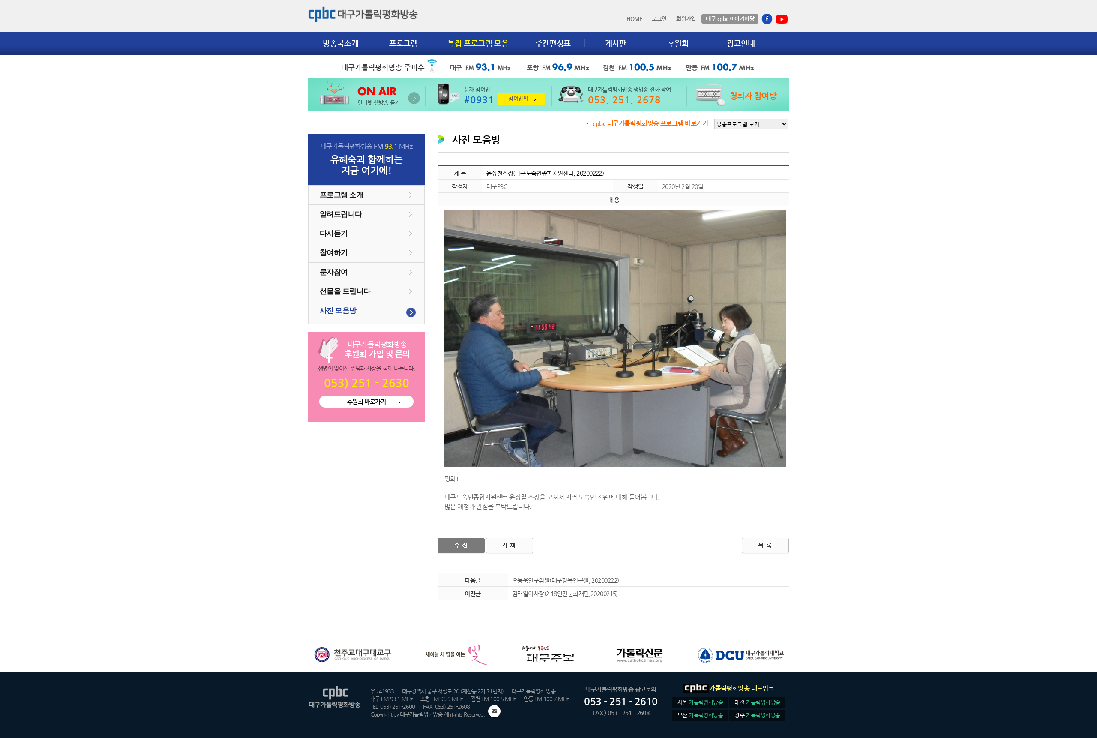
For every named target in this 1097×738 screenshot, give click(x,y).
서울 (700, 702)
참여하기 (334, 253)
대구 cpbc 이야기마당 (730, 18)
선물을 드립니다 (345, 291)
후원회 (678, 43)
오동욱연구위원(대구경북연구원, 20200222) (565, 580)
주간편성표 (553, 43)
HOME (634, 19)
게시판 (615, 43)
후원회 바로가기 (366, 401)
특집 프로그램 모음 (477, 43)
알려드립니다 (341, 214)
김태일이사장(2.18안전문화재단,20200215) (565, 593)
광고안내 (741, 43)
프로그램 (403, 43)
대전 (757, 702)
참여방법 (518, 98)
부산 (700, 715)
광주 (757, 715)
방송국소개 (340, 43)
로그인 (659, 19)
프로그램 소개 (341, 195)
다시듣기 (334, 233)
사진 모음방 (338, 310)
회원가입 (686, 19)
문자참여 (334, 272)
